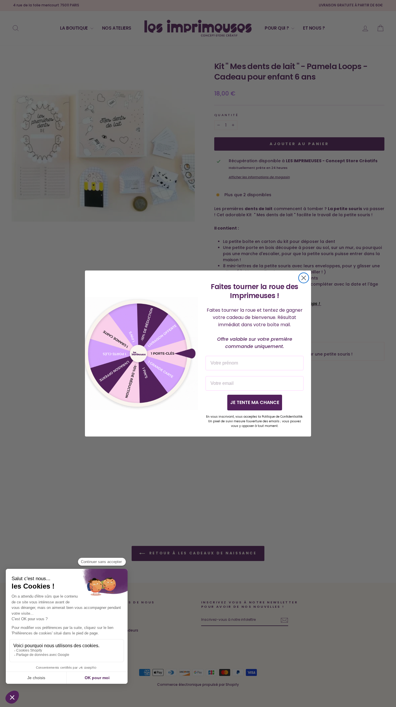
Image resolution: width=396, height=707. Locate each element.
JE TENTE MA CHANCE (254, 402)
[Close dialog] (304, 278)
